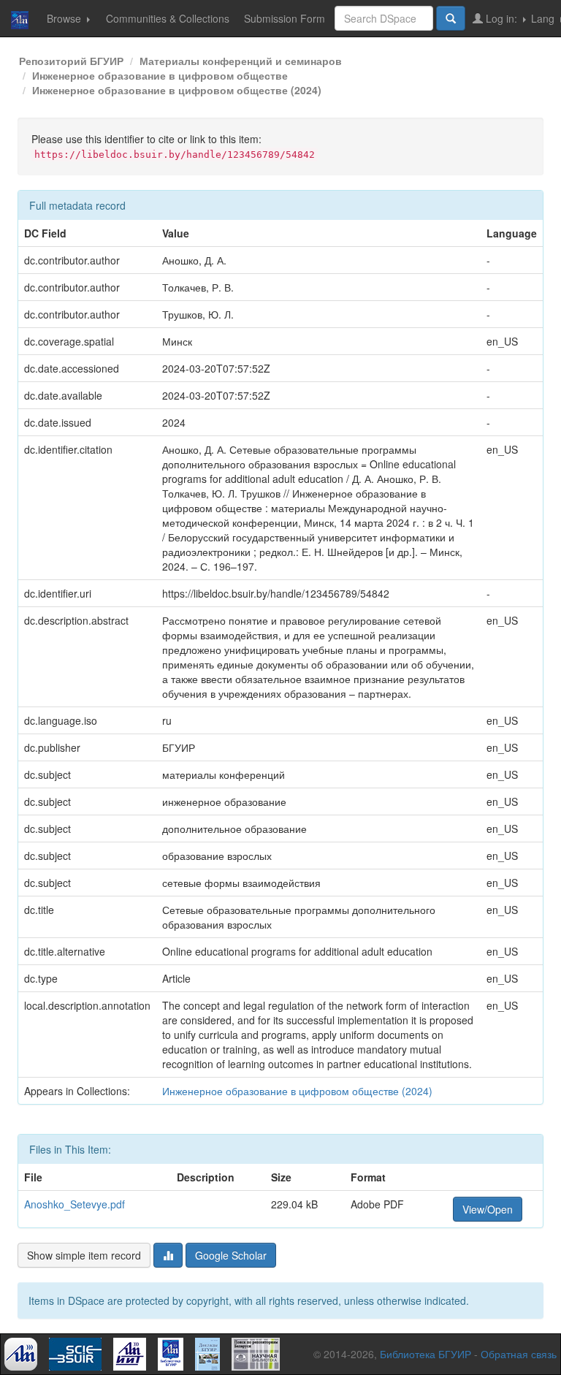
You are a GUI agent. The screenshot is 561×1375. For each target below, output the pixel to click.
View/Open (487, 1209)
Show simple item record (84, 1255)
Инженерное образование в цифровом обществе (160, 75)
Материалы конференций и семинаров (241, 60)
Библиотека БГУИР (425, 1354)
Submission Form (284, 18)
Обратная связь (519, 1354)
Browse (65, 18)
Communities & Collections (167, 18)
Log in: (501, 18)
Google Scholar (231, 1255)
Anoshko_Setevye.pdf (74, 1204)
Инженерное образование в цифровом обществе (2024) (176, 90)
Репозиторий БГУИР (71, 60)
